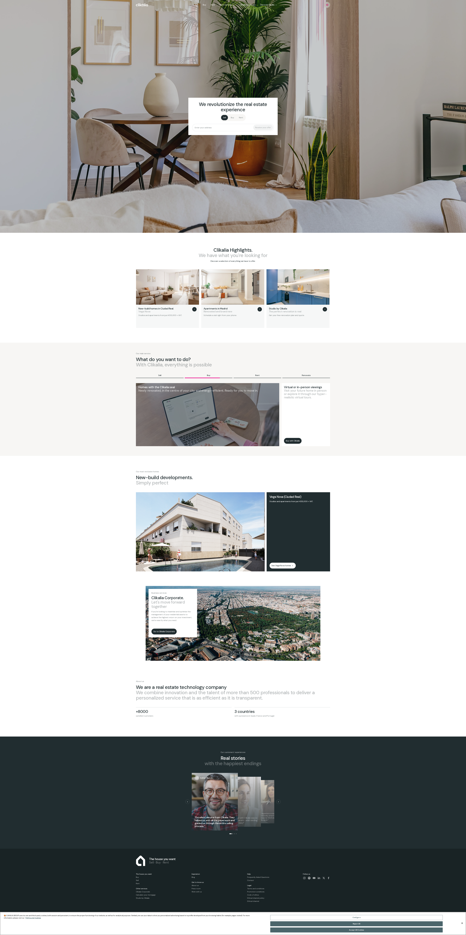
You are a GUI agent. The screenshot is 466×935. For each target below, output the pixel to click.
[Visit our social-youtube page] (314, 878)
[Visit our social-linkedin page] (318, 878)
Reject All (356, 924)
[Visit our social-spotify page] (309, 878)
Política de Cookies (33, 918)
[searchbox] (223, 127)
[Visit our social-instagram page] (304, 878)
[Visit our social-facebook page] (328, 878)
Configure (357, 917)
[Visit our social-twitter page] (323, 878)
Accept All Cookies (356, 930)
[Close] (462, 923)
